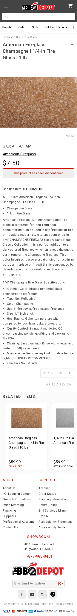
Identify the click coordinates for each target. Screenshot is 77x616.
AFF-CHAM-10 (32, 189)
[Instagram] (42, 594)
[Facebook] (22, 594)
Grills (35, 27)
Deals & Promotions (17, 499)
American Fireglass (19, 154)
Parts (21, 27)
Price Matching (13, 505)
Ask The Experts (57, 373)
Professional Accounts (19, 521)
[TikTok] (53, 594)
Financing (9, 510)
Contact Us (10, 527)
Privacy (59, 604)
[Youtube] (32, 594)
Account (44, 488)
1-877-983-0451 (39, 556)
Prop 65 (44, 516)
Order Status (47, 494)
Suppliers (9, 516)
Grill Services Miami (52, 510)
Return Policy (47, 505)
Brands (6, 27)
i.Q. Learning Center (16, 494)
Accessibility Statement (55, 521)
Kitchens (55, 27)
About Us (9, 488)
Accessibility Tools (51, 527)
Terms (69, 604)
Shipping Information (52, 499)
